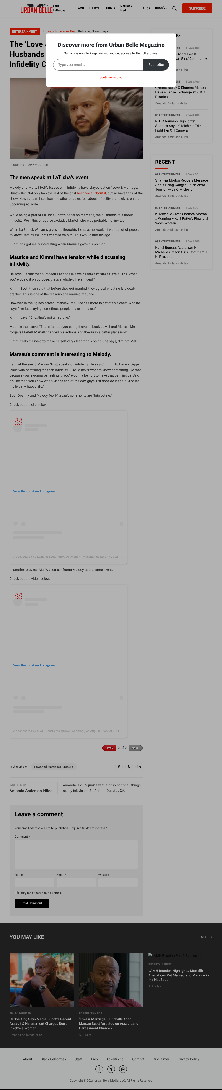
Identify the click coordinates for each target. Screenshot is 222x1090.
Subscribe (156, 65)
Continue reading (111, 77)
